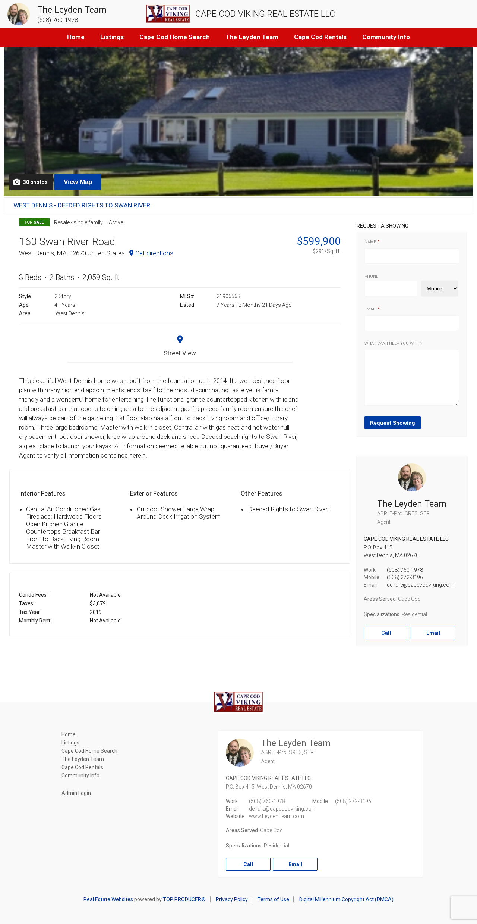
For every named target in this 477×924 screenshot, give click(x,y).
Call (386, 633)
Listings (112, 37)
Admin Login (76, 793)
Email (370, 309)
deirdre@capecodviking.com (420, 585)
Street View (180, 353)
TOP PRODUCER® (184, 899)
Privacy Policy (232, 899)
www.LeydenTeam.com (276, 816)
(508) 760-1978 (405, 570)
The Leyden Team (251, 37)
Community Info (386, 37)
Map (78, 181)
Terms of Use (273, 899)
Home (76, 37)
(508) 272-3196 (405, 577)
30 (35, 182)
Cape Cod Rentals (320, 37)
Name (370, 242)
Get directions (154, 253)
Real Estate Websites (108, 899)
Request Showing (392, 423)
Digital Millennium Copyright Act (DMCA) (346, 899)
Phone (371, 276)
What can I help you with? (393, 343)
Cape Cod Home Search (174, 37)
